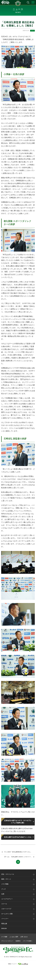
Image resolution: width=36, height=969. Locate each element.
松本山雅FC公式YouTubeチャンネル (17, 837)
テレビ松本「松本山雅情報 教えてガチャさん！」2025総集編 (19, 852)
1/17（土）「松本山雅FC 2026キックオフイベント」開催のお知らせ (19, 857)
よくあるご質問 (14, 937)
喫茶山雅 (4, 924)
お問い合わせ (24, 937)
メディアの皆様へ (27, 941)
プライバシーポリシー (7, 941)
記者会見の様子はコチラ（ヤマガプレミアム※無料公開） (18, 821)
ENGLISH (4, 928)
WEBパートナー (12, 964)
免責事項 (18, 941)
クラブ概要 (4, 937)
